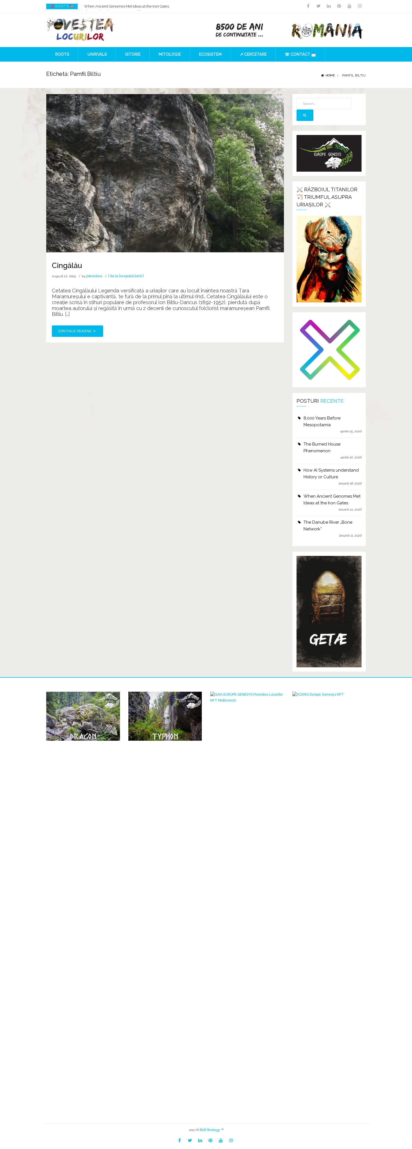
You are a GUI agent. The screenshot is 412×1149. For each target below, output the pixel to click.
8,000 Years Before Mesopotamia (322, 421)
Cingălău (67, 265)
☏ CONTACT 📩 (300, 54)
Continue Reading (75, 331)
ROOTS (62, 54)
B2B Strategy (210, 1130)
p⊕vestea (94, 276)
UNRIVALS (97, 54)
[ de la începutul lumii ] (126, 276)
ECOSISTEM (210, 54)
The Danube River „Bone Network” (328, 526)
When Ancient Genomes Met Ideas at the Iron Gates (126, 6)
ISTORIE (132, 54)
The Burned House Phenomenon (322, 447)
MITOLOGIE (170, 54)
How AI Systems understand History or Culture (331, 473)
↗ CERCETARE (253, 54)
